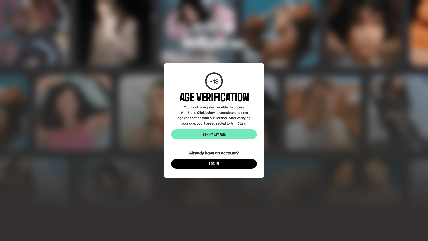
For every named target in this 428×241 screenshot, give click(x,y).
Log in (214, 163)
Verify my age (214, 134)
